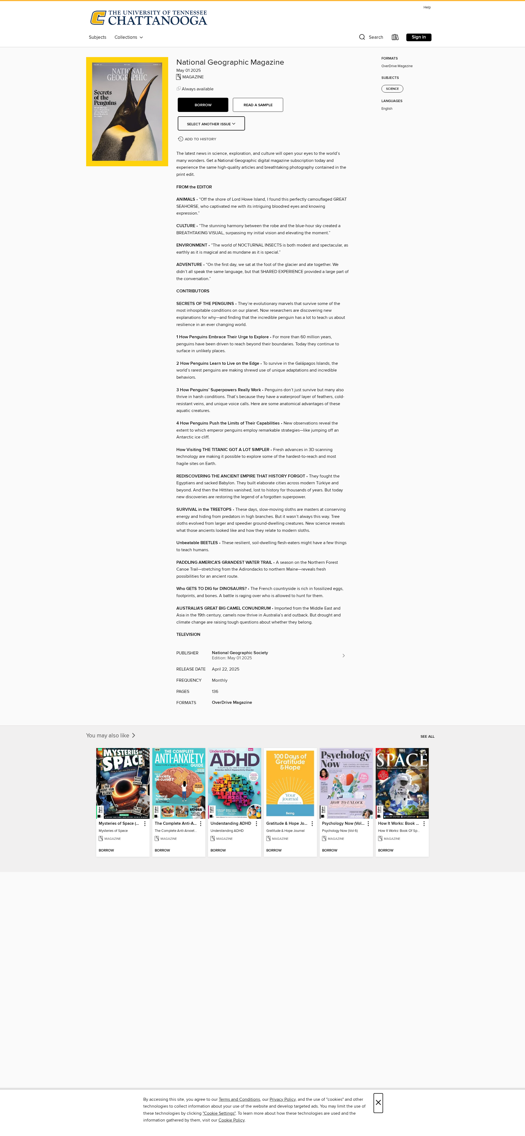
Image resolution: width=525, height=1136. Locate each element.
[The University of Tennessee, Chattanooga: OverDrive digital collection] (149, 18)
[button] (370, 38)
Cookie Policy (231, 1120)
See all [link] (427, 736)
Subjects (97, 37)
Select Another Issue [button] (209, 124)
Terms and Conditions (239, 1099)
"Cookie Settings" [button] (219, 1113)
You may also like (108, 735)
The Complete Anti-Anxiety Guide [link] (176, 823)
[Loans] (395, 38)
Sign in (419, 37)
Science (392, 89)
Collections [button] (127, 37)
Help (427, 7)
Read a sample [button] (258, 105)
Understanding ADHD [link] (231, 823)
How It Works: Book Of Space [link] (399, 823)
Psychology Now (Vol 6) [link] (343, 823)
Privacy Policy (283, 1099)
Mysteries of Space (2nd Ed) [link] (120, 823)
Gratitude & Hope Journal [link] (287, 823)
